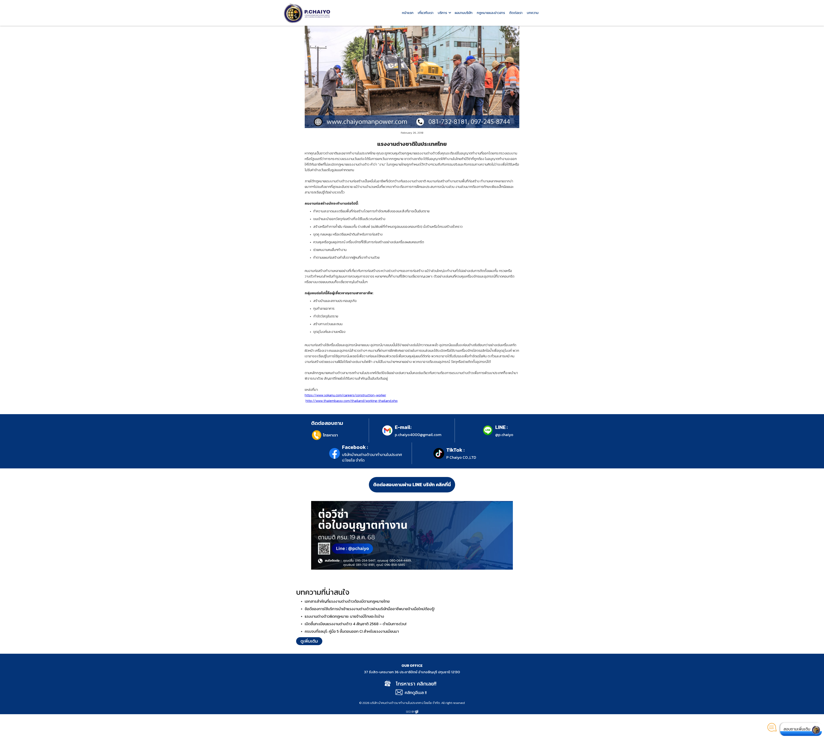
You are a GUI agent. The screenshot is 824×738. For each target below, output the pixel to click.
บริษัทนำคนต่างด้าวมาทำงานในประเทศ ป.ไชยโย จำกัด (372, 457)
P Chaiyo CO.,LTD (461, 457)
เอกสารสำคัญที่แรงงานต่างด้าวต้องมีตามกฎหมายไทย (347, 601)
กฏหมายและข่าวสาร (491, 12)
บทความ (533, 12)
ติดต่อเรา (516, 12)
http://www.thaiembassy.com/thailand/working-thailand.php (352, 400)
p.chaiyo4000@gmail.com (418, 435)
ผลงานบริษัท (464, 12)
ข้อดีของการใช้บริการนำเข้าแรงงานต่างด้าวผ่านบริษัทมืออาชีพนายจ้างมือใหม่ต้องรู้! (370, 609)
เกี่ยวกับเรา (425, 12)
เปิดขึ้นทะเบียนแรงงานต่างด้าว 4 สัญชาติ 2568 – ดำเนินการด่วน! (355, 624)
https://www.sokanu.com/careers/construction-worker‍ (345, 395)
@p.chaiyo (504, 435)
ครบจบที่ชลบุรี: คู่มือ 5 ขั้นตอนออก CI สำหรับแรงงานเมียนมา (352, 631)
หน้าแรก (408, 12)
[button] (444, 13)
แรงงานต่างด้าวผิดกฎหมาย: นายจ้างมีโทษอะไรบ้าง (344, 616)
